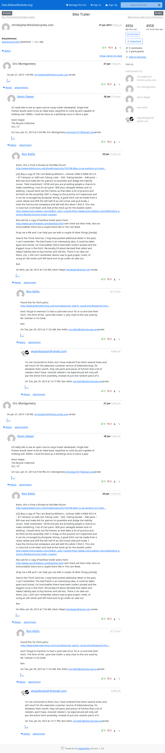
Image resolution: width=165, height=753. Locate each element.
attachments (21, 87)
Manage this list (77, 4)
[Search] (159, 5)
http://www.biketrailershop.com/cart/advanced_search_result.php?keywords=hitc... (65, 305)
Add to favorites (137, 57)
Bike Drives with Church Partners (145, 17)
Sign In (97, 4)
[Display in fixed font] (115, 48)
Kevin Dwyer (25, 96)
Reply (7, 50)
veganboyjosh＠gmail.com (49, 351)
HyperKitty (84, 748)
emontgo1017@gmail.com (80, 132)
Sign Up (112, 4)
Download (135, 41)
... (9, 80)
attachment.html (11, 41)
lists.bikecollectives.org (17, 5)
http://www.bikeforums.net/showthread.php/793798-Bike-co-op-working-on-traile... (61, 168)
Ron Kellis (28, 154)
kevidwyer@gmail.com (78, 269)
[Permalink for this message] (120, 48)
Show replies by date (111, 55)
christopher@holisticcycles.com (51, 74)
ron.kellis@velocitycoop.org (83, 329)
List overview (133, 34)
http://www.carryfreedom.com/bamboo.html (40, 223)
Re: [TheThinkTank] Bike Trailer (18, 17)
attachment (25, 145)
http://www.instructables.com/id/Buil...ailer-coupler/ (44, 211)
